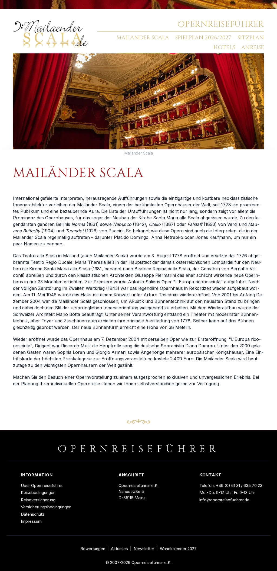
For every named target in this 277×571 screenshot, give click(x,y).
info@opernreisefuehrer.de (224, 499)
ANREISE (252, 47)
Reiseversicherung (38, 499)
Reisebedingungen (38, 492)
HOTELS (224, 47)
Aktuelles (119, 549)
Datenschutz (32, 514)
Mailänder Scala (138, 153)
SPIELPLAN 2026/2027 (203, 37)
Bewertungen (92, 549)
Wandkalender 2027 (178, 549)
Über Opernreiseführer (42, 485)
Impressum (31, 521)
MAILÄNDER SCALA (142, 37)
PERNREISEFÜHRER (220, 24)
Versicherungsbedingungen (46, 506)
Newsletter (144, 549)
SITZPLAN (251, 37)
